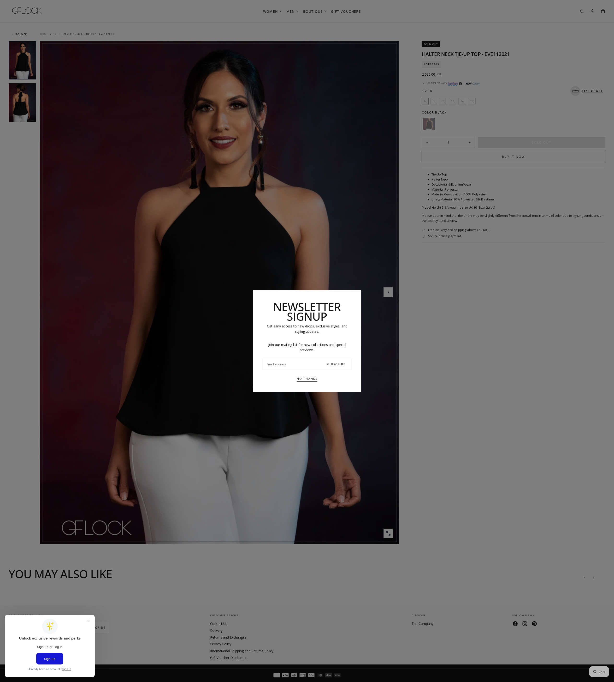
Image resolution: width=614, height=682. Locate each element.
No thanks (307, 379)
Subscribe (335, 364)
